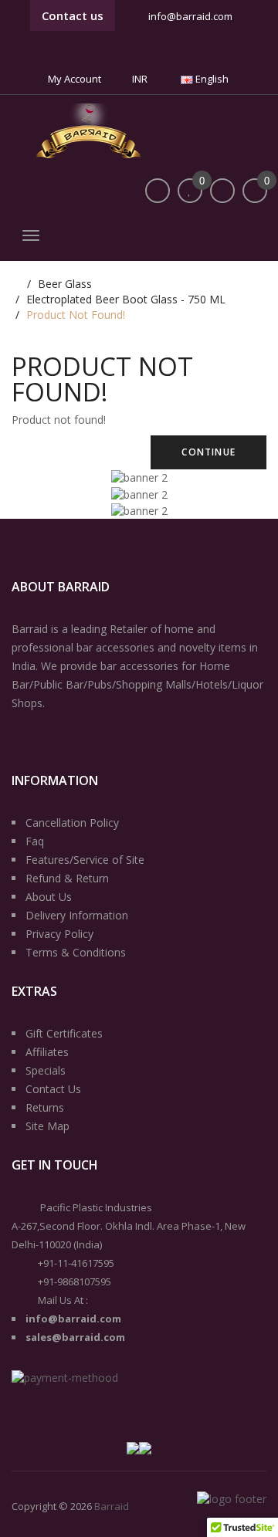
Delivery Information (76, 915)
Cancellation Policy (72, 822)
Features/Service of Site (84, 859)
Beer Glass (65, 283)
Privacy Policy (59, 933)
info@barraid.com (190, 16)
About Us (48, 896)
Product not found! (75, 314)
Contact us (72, 15)
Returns (44, 1107)
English (212, 79)
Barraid (111, 1506)
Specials (45, 1070)
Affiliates (47, 1051)
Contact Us (53, 1089)
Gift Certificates (64, 1033)
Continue (208, 452)
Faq (34, 841)
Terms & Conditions (75, 952)
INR (141, 79)
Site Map (47, 1126)
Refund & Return (67, 878)
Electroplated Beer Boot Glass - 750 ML (125, 299)
